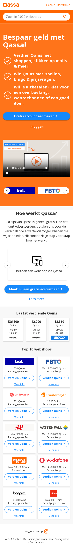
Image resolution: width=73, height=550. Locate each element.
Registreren (63, 5)
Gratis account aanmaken (36, 116)
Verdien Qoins (20, 378)
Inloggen (50, 5)
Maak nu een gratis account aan (36, 289)
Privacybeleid (62, 539)
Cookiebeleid (37, 542)
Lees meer (36, 299)
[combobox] (36, 17)
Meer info (19, 384)
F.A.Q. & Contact (12, 539)
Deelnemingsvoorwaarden (38, 539)
